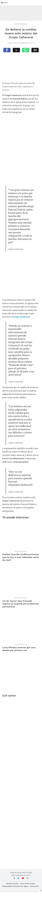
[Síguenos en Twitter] (18, 878)
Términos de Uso (12, 884)
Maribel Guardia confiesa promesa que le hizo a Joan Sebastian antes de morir (20, 557)
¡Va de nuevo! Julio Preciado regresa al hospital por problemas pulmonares (20, 603)
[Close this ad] (40, 890)
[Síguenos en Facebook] (14, 878)
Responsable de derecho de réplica (15, 886)
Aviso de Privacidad (27, 884)
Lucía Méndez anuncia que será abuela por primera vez (19, 649)
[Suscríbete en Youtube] (23, 878)
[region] (21, 12)
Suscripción (34, 886)
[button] (4, 2)
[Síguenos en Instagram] (27, 878)
